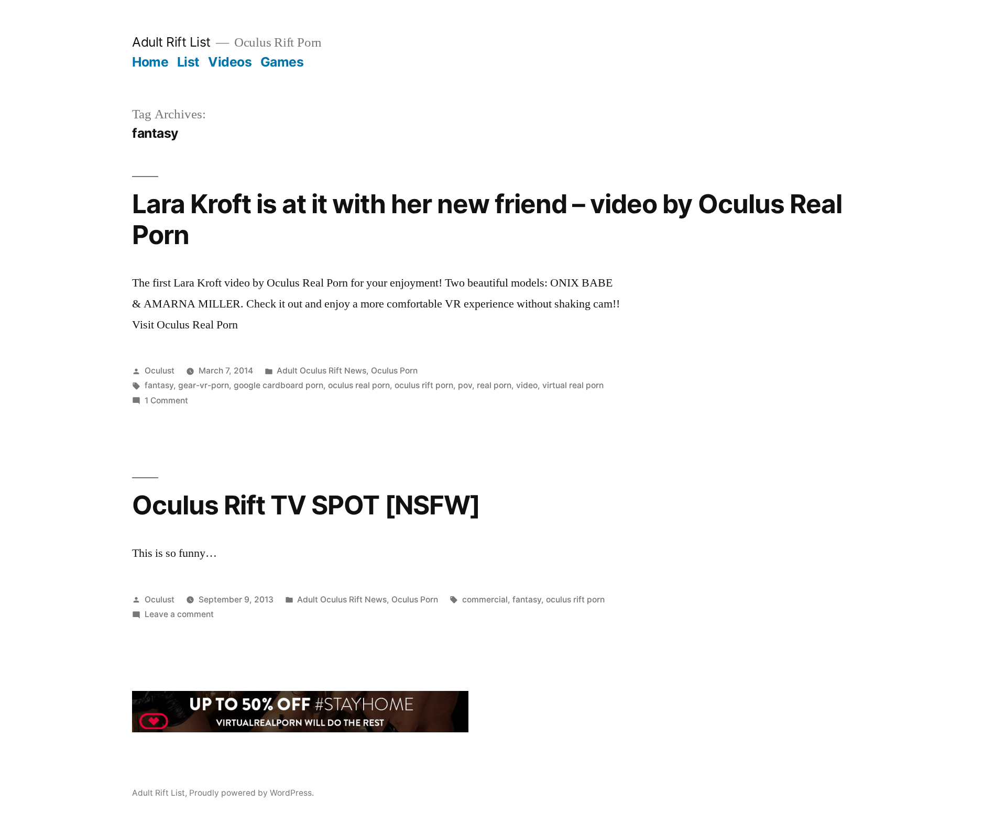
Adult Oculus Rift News (321, 371)
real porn (494, 385)
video (527, 385)
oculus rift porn (424, 385)
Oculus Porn (394, 371)
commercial (485, 600)
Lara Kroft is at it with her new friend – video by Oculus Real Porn (487, 219)
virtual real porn (573, 385)
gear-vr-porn (203, 385)
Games (282, 62)
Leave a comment (179, 614)
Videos (230, 62)
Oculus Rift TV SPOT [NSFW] (306, 505)
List (188, 62)
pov (465, 385)
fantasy (159, 385)
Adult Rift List (171, 42)
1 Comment (166, 400)
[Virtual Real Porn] (300, 728)
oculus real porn (359, 385)
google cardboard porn (278, 385)
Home (150, 62)
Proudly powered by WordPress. (251, 793)
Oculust (159, 371)
